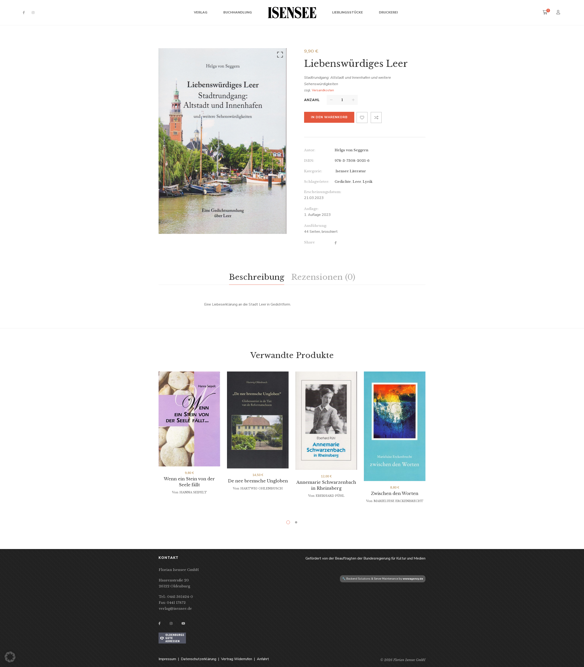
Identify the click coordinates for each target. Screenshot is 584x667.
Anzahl (312, 100)
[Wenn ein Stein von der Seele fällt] (189, 418)
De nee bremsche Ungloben (258, 481)
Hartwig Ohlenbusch (261, 488)
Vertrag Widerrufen (236, 659)
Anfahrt (263, 659)
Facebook (24, 12)
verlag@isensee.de (175, 608)
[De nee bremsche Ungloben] (258, 419)
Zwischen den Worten (394, 493)
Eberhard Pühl (330, 496)
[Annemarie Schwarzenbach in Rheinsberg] (326, 420)
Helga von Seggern (351, 150)
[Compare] (376, 117)
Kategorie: (313, 171)
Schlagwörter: (316, 181)
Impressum (167, 659)
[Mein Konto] (558, 12)
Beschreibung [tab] (256, 277)
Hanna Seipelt (193, 492)
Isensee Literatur (350, 171)
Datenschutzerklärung (198, 659)
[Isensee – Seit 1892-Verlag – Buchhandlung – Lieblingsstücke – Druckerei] (292, 12)
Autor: (309, 150)
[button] (279, 56)
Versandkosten (323, 90)
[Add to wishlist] (362, 117)
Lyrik (368, 181)
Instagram (33, 12)
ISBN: (309, 160)
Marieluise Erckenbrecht (398, 501)
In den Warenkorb (329, 117)
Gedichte (343, 181)
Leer (357, 181)
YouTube (183, 623)
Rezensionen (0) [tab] (323, 277)
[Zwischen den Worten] (394, 426)
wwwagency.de (413, 579)
